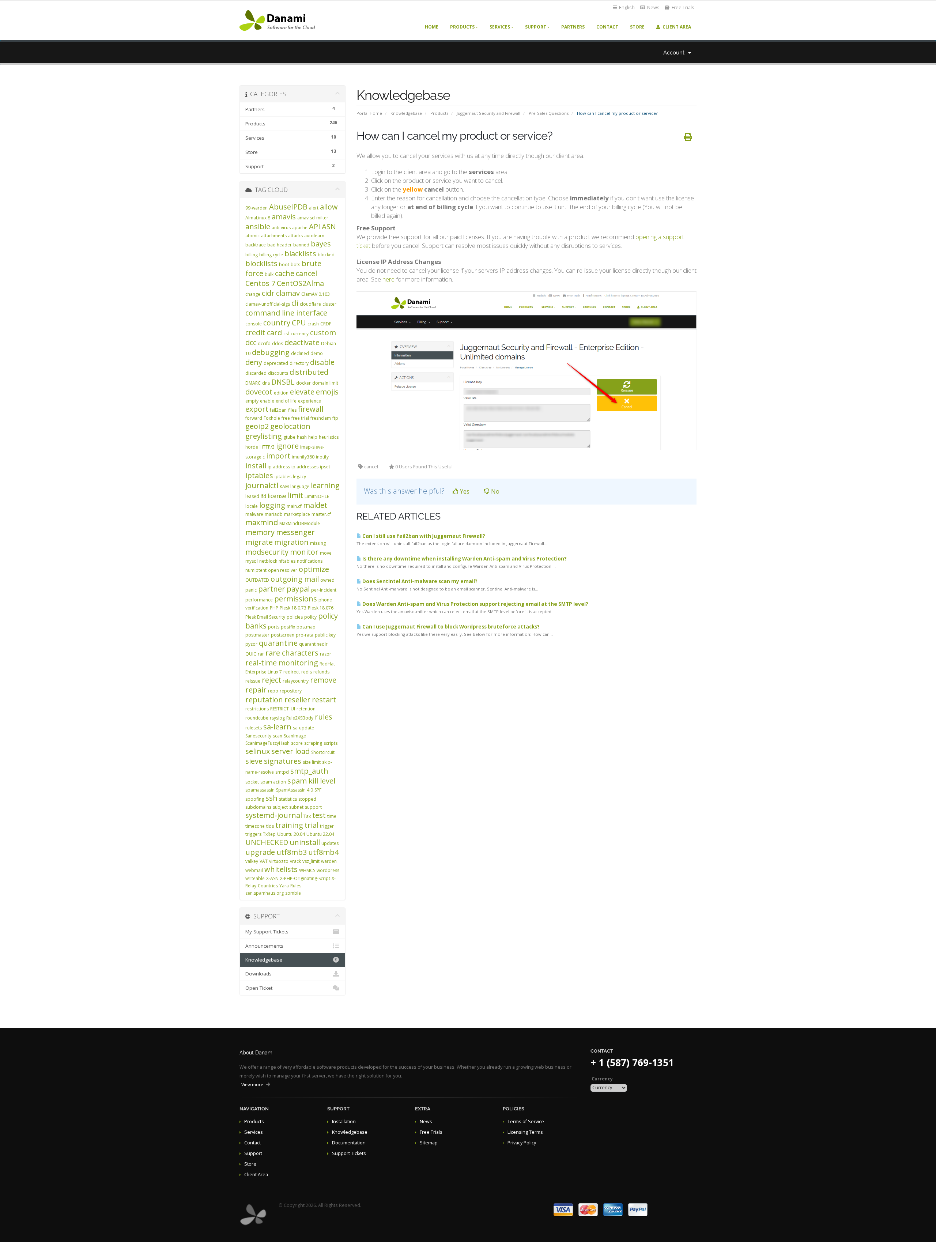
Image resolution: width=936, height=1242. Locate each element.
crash (313, 324)
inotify (322, 457)
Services (500, 27)
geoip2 (257, 426)
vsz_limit (311, 861)
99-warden (256, 208)
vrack (295, 861)
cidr (268, 293)
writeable (255, 878)
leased (252, 496)
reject (271, 680)
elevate (302, 392)
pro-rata (304, 635)
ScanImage (295, 736)
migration (291, 542)
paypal (298, 589)
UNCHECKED (266, 842)
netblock (268, 561)
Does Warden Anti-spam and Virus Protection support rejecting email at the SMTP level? (474, 604)
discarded (256, 373)
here (388, 279)
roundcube (256, 718)
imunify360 (303, 457)
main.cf (294, 506)
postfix (288, 627)
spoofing (254, 799)
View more (252, 1084)
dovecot (258, 392)
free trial (300, 418)
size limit (312, 762)
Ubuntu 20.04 (291, 834)
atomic (252, 236)
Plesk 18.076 (320, 608)
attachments (274, 236)
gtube (289, 437)
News (653, 7)
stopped (307, 799)
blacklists (300, 253)
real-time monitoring (281, 663)
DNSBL (283, 382)
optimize (314, 569)
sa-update (303, 728)
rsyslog (277, 718)
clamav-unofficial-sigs (267, 304)
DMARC (253, 383)
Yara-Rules (290, 886)
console (253, 324)
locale (251, 506)
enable (267, 401)
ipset (325, 467)
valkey (251, 861)
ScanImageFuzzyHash (267, 743)
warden (329, 861)
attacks (295, 236)
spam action (273, 782)
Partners (573, 27)
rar (261, 654)
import (278, 456)
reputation (264, 700)
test (319, 815)
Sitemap (429, 1143)
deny (253, 362)
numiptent (256, 570)
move (326, 553)
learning (325, 485)
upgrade (260, 852)
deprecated (276, 363)
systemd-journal (273, 815)
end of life (286, 401)
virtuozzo (278, 861)
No (494, 491)
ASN (329, 226)
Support (535, 27)
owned (327, 580)
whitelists (281, 869)
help (312, 437)
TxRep (269, 834)
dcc (250, 342)
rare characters (291, 653)
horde (251, 447)
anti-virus (281, 227)
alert (313, 208)
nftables (287, 561)
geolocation (290, 426)
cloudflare (310, 304)
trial (311, 825)
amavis (284, 217)
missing (318, 543)
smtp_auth (309, 771)
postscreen (282, 635)
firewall (310, 409)
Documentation (349, 1143)
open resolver (282, 570)
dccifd (264, 343)
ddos (277, 343)
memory (260, 532)
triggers (253, 834)
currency (300, 334)
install (255, 466)
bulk (269, 274)
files (292, 410)
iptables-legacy (290, 476)
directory (299, 363)
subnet (296, 807)
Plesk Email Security (265, 617)
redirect (291, 672)
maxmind (261, 522)
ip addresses (304, 467)
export (256, 409)
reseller (297, 700)
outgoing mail (295, 579)
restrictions (257, 709)
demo (316, 353)
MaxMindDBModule (299, 523)
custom (323, 332)
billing (251, 255)
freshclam (320, 418)
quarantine (278, 643)
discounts (278, 373)
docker (303, 383)
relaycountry (296, 681)
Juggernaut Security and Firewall (488, 113)
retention (306, 709)
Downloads (258, 973)
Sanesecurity (258, 736)
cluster (329, 304)
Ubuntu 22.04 (320, 834)
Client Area (675, 27)
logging (272, 505)
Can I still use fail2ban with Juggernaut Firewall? (423, 536)
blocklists (261, 263)
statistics (288, 799)
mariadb (274, 514)
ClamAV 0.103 (315, 294)
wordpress (328, 870)
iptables (259, 475)
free (286, 418)
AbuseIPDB (288, 207)
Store (637, 27)
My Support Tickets (266, 931)
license (277, 496)
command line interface (286, 313)
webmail (254, 870)
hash (302, 437)
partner (271, 589)
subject (280, 807)
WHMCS (307, 870)
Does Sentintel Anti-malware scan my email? (419, 581)
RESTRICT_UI (282, 709)
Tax (307, 816)
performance (259, 600)
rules (323, 717)
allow (329, 207)
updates (330, 843)
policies (295, 617)
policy (310, 617)
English (626, 7)
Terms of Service (525, 1121)
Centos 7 (260, 283)
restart (324, 700)
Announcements (264, 946)
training (289, 825)
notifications (309, 561)
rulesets (253, 728)
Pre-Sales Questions (549, 113)
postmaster (257, 635)
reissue (252, 681)
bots (295, 264)
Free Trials (682, 7)
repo (273, 691)
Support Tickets (349, 1153)
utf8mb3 (291, 852)
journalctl (261, 485)
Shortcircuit (323, 752)
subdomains (258, 807)
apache (299, 227)
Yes (463, 491)
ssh (271, 798)
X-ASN (272, 878)
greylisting (263, 436)
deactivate (302, 342)
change (252, 294)
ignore (287, 446)
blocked (326, 255)
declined (300, 353)
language (299, 486)
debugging (271, 352)
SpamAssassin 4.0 (294, 790)
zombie (293, 893)
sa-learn (277, 727)
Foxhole (272, 418)
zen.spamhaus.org (264, 893)
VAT (264, 861)
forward (253, 418)
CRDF (325, 324)
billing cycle (271, 255)
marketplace (297, 514)
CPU (299, 323)
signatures (282, 761)
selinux (257, 751)
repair (256, 690)
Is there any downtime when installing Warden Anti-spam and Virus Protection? (464, 558)
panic (251, 590)
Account (675, 52)
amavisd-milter (312, 218)
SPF (317, 790)
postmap (306, 627)
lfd (263, 496)
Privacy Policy (521, 1143)
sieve (254, 761)
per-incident (323, 590)
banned (301, 245)
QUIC (250, 654)
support (313, 807)
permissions (295, 599)
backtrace (255, 245)
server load (290, 751)
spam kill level (311, 781)
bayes (321, 244)
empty (251, 401)
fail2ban (278, 410)
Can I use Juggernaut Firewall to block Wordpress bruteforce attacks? (450, 626)
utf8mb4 (323, 852)
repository (291, 691)
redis (306, 672)
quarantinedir (313, 644)
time (331, 816)
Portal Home (369, 113)
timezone (255, 826)
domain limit (325, 383)
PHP (274, 608)
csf (286, 334)
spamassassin (260, 790)
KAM (284, 486)
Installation (344, 1121)
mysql (251, 561)
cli (294, 303)
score (297, 743)
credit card (263, 332)
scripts (330, 743)
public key (325, 635)
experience (309, 401)
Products (462, 27)
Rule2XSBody (299, 718)
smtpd (282, 772)
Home (431, 27)
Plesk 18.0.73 (293, 608)
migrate (259, 542)
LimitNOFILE (317, 496)
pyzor (251, 644)
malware (254, 514)
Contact (607, 27)
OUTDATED (257, 580)
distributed (309, 372)
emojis (327, 392)
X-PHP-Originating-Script (305, 878)
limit (295, 495)
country (276, 323)
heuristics (329, 437)
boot (284, 264)
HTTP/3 (267, 447)
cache (284, 273)
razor (325, 654)
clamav (288, 293)
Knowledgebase (406, 113)
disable (322, 362)
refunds (321, 672)
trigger (327, 826)
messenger (295, 532)
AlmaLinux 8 (257, 218)
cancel (306, 273)
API (314, 226)
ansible (257, 226)
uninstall (305, 842)
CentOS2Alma (300, 283)
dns (266, 383)
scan (277, 736)
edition (281, 393)
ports (273, 627)
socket (252, 782)
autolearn (314, 236)
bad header (279, 245)
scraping (313, 743)
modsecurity (266, 552)
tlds (270, 826)
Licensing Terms (525, 1132)
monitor (304, 552)
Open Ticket (258, 988)
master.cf (321, 514)
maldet (315, 505)
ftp (335, 418)
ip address (279, 467)
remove (323, 680)
